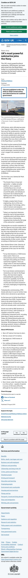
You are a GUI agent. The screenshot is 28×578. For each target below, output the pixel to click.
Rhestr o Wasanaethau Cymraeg (11, 549)
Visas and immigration (8, 500)
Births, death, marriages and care (11, 459)
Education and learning (8, 481)
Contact (20, 544)
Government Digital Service (9, 551)
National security (6, 416)
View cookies (14, 35)
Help (2, 542)
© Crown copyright (14, 574)
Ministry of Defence (6, 81)
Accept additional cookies (14, 27)
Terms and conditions (8, 547)
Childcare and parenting (9, 465)
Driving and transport (8, 478)
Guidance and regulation (9, 519)
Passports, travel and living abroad (12, 496)
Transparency (5, 528)
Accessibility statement (8, 544)
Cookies (14, 542)
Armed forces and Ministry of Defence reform (14, 414)
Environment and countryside (10, 487)
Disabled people (6, 475)
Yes (18, 433)
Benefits (3, 456)
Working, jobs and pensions (9, 503)
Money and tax (5, 493)
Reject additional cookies (14, 31)
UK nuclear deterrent (7, 419)
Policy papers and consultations (11, 525)
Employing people (7, 484)
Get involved (5, 535)
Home (2, 44)
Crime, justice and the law (9, 472)
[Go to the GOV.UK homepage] (7, 40)
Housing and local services (9, 490)
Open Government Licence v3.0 (11, 559)
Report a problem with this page (14, 439)
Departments (5, 513)
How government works (8, 531)
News (3, 516)
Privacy (8, 542)
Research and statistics (8, 522)
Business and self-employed (10, 462)
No (25, 433)
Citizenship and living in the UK (11, 469)
